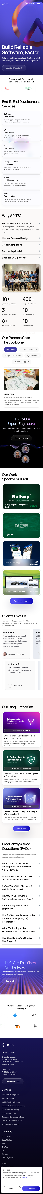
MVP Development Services (12, 1121)
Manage (21, 1183)
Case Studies (7, 1140)
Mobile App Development (11, 1102)
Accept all (31, 1188)
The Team (5, 1147)
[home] (5, 3)
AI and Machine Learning (10, 1109)
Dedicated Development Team (13, 1117)
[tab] (10, 349)
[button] (38, 3)
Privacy (4, 1163)
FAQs (4, 1150)
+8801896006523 (8, 1065)
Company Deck (7, 1158)
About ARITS (6, 1136)
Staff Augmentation (9, 1113)
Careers (5, 1154)
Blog (3, 1143)
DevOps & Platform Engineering (13, 1106)
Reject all (12, 1188)
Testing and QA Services (11, 1124)
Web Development (9, 1098)
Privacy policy (26, 1177)
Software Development (10, 1095)
